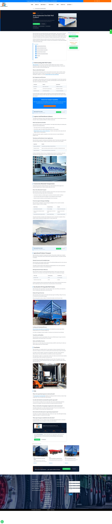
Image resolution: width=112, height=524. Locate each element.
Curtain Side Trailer (47, 498)
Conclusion (38, 55)
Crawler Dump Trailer (47, 500)
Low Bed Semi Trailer (47, 482)
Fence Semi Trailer (47, 494)
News (58, 4)
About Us (37, 4)
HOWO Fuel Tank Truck (60, 486)
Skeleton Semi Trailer (47, 506)
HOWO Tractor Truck (60, 484)
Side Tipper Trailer (47, 490)
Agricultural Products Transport (41, 51)
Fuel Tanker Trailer (47, 486)
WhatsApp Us (37, 439)
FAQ (37, 57)
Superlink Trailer (47, 504)
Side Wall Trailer (47, 492)
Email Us (74, 38)
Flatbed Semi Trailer (47, 484)
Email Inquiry (44, 439)
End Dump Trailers (47, 488)
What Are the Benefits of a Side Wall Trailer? (55, 458)
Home (32, 4)
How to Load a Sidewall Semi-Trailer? (70, 458)
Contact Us (63, 4)
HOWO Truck (51, 4)
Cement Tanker (47, 496)
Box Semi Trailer (47, 502)
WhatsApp (59, 248)
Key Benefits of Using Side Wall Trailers (42, 53)
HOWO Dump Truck (60, 482)
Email (64, 248)
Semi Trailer (43, 4)
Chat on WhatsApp (74, 47)
